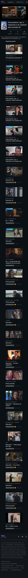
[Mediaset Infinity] (3, 2)
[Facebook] (18, 536)
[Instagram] (22, 536)
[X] (26, 536)
